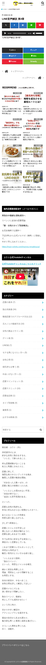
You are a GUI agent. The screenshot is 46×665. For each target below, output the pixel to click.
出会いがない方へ (12, 374)
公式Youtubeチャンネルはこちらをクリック (21, 264)
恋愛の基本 (9, 302)
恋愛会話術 (9, 395)
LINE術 (7, 345)
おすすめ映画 (10, 417)
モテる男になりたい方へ (15, 352)
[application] (23, 33)
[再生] (5, 33)
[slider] (39, 33)
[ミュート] (34, 33)
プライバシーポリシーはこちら (15, 645)
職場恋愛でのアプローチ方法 (17, 316)
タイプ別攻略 (10, 403)
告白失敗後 (9, 309)
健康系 (7, 410)
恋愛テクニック (11, 388)
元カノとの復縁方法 (13, 324)
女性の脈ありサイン (13, 331)
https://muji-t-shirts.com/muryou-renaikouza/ (21, 247)
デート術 (8, 338)
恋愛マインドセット (13, 381)
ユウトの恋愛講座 (22, 661)
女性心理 (8, 360)
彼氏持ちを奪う (11, 367)
